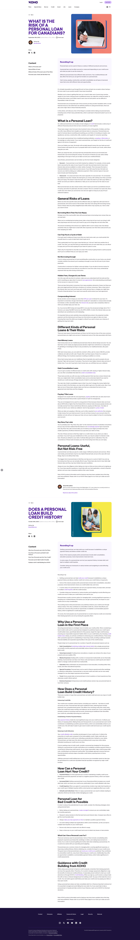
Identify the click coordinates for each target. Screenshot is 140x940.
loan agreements (87, 280)
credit (92, 124)
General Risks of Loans (34, 69)
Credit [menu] (52, 7)
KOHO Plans (84, 476)
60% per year (88, 299)
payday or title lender (102, 138)
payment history (65, 720)
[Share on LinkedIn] (34, 52)
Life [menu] (64, 7)
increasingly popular (93, 426)
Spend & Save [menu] (37, 7)
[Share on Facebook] (29, 52)
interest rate (84, 303)
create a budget (83, 810)
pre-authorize (99, 411)
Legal (82, 914)
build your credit (83, 578)
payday (88, 397)
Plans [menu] (29, 7)
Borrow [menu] (46, 7)
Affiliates (59, 914)
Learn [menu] (69, 7)
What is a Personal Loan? (34, 66)
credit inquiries (68, 589)
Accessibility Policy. (58, 935)
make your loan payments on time (73, 820)
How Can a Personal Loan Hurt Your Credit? (39, 557)
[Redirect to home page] (33, 2)
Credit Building (79, 875)
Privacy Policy (49, 935)
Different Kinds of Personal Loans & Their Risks (40, 72)
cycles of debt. (100, 408)
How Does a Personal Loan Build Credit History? (38, 553)
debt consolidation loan (89, 373)
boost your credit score (88, 851)
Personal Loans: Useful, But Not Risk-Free (39, 74)
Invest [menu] (59, 7)
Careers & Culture (71, 914)
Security (90, 914)
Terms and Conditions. (53, 932)
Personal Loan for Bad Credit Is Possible (38, 560)
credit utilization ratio (67, 734)
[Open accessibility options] (2, 470)
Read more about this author (70, 492)
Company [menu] (76, 7)
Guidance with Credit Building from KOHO (39, 562)
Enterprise (49, 914)
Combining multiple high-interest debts (82, 646)
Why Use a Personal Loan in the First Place (39, 550)
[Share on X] (32, 52)
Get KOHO (107, 2)
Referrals (99, 914)
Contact (40, 914)
